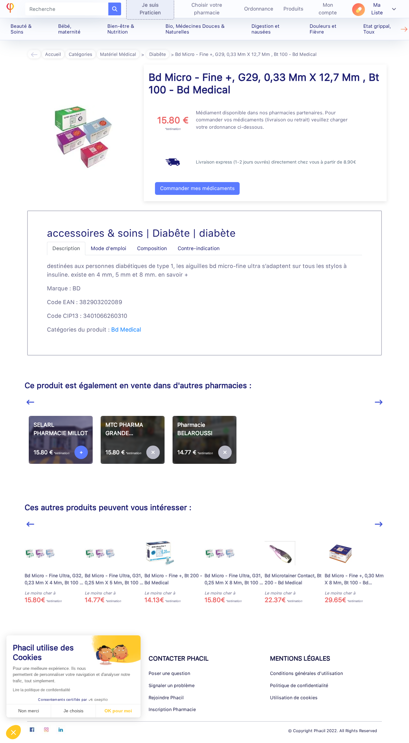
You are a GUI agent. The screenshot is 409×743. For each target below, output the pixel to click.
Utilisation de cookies (294, 697)
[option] (60, 452)
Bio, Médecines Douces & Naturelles (195, 29)
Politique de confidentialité (299, 685)
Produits (293, 9)
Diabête (157, 54)
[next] (378, 402)
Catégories (80, 54)
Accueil (53, 54)
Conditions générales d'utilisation (306, 673)
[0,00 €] (153, 452)
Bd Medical (126, 329)
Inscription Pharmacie (172, 709)
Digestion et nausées (265, 29)
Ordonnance (258, 9)
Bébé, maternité (69, 29)
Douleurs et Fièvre (323, 29)
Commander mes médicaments (197, 188)
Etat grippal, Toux (377, 29)
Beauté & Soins (21, 29)
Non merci (28, 710)
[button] (13, 732)
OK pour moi (118, 710)
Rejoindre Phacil (166, 697)
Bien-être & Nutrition (120, 29)
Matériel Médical (118, 54)
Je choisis (73, 710)
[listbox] (204, 454)
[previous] (30, 402)
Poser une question (169, 673)
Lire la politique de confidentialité (41, 690)
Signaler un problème (172, 685)
